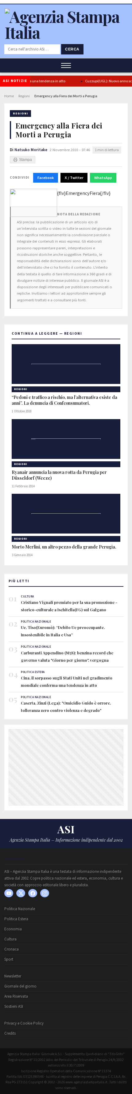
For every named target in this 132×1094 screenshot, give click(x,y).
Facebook (45, 177)
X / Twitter (74, 177)
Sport (8, 959)
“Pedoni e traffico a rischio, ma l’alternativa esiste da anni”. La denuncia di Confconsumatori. (64, 400)
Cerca (72, 49)
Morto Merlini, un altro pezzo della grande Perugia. (64, 547)
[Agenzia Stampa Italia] (66, 32)
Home (9, 96)
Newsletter (12, 976)
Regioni (24, 96)
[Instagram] (44, 893)
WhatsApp (103, 177)
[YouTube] (8, 893)
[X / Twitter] (20, 893)
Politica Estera (16, 919)
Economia (13, 929)
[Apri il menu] (66, 65)
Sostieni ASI (13, 1006)
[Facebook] (32, 893)
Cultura (10, 939)
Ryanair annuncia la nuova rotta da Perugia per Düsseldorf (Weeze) (59, 475)
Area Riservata (16, 996)
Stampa (25, 160)
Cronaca (11, 949)
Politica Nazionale (19, 909)
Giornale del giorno (20, 986)
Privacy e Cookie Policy (24, 1023)
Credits (10, 1033)
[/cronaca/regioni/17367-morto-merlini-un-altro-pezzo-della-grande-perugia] (66, 514)
